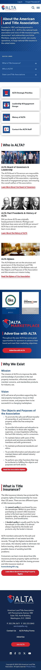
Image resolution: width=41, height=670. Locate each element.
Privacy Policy (30, 666)
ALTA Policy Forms (26, 630)
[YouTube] (29, 653)
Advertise (20, 637)
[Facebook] (15, 653)
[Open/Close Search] (33, 7)
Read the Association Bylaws (14, 469)
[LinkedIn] (11, 653)
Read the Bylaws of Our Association (15, 276)
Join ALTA (20, 644)
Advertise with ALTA (17, 350)
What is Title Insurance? (11, 63)
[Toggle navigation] (38, 8)
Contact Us (11, 630)
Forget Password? (33, 2)
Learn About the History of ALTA (14, 233)
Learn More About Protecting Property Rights (20, 573)
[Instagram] (20, 653)
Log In (20, 2)
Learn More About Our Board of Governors (18, 187)
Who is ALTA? (7, 69)
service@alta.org (20, 626)
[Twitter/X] (24, 653)
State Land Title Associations (13, 75)
